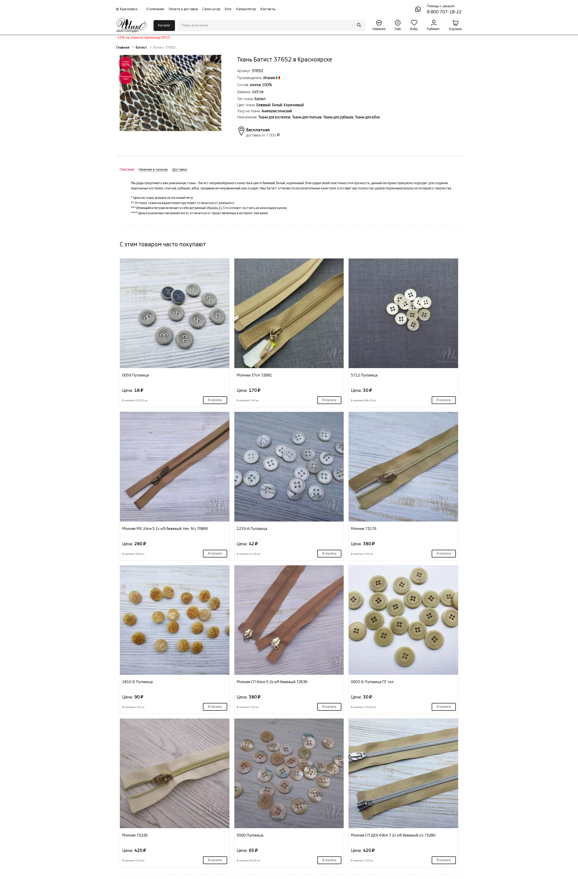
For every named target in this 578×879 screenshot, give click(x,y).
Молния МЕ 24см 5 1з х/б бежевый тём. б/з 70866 (165, 529)
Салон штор (211, 9)
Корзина (455, 29)
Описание (127, 169)
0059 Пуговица (135, 375)
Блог (228, 9)
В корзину (215, 400)
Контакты (268, 9)
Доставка (179, 169)
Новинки (379, 29)
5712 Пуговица (364, 375)
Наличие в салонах (153, 169)
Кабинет (433, 29)
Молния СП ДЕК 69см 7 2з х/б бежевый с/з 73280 (393, 835)
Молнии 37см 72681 (254, 375)
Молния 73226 (135, 835)
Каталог (164, 25)
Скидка (126, 63)
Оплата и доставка (183, 9)
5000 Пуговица (250, 835)
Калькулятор (246, 9)
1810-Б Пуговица (137, 682)
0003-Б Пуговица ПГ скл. (372, 682)
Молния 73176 (363, 529)
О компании (155, 9)
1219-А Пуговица (252, 529)
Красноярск (129, 9)
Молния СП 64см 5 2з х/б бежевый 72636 (272, 682)
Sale (398, 29)
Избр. (414, 29)
